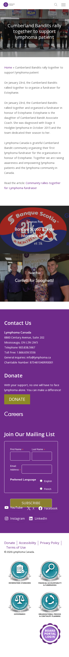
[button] (63, 5)
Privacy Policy (49, 543)
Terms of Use (16, 547)
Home (8, 67)
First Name (16, 449)
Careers (13, 413)
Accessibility (27, 543)
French (47, 489)
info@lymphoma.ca (39, 357)
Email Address (15, 468)
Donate (17, 399)
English (48, 481)
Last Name (38, 449)
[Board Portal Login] (50, 651)
